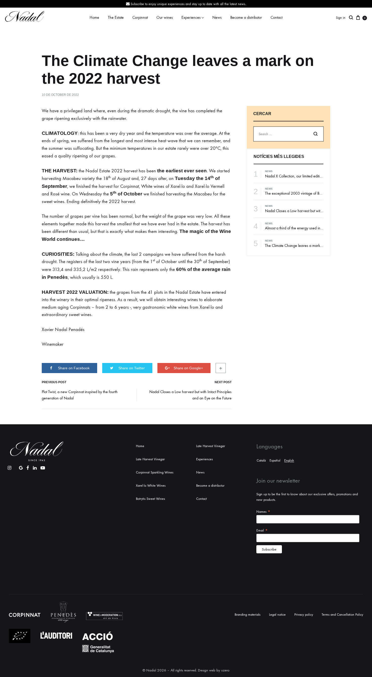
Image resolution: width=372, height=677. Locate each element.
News (217, 17)
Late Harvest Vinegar (150, 459)
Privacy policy (303, 614)
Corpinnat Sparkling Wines (154, 472)
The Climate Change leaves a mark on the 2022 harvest (309, 245)
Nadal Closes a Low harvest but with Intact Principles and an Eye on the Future (190, 394)
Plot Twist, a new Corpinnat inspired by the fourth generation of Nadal (80, 394)
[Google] (21, 467)
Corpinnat (140, 17)
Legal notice (277, 614)
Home (94, 17)
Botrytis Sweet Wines (150, 499)
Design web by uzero (214, 670)
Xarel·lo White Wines (151, 485)
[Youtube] (42, 467)
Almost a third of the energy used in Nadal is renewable (309, 228)
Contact (276, 17)
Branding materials (247, 614)
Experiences (191, 17)
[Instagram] (9, 467)
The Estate (116, 17)
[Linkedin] (35, 467)
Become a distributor (246, 17)
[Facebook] (28, 467)
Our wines (164, 17)
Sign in (340, 17)
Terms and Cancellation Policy (342, 614)
